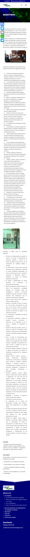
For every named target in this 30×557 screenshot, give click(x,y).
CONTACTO (8, 515)
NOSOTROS (7, 511)
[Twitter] (2, 28)
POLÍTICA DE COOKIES (10, 517)
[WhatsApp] (2, 36)
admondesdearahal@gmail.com (15, 527)
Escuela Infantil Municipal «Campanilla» (15, 497)
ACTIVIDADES (8, 495)
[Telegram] (2, 40)
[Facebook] (2, 24)
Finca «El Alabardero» (11, 503)
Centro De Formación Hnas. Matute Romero (16, 505)
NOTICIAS (7, 513)
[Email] (2, 32)
